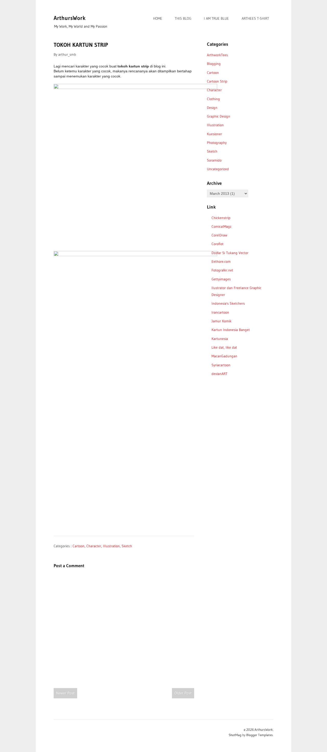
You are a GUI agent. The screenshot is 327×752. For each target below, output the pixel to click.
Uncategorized (218, 169)
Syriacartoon (221, 365)
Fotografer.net (222, 270)
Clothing (213, 99)
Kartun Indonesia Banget (231, 329)
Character (93, 546)
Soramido (214, 160)
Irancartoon (220, 312)
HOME (157, 18)
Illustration (111, 546)
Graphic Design (218, 116)
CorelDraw (219, 235)
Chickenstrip (221, 217)
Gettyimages (221, 279)
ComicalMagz (221, 226)
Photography (217, 142)
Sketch (127, 546)
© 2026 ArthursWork (258, 729)
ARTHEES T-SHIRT (255, 18)
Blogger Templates (259, 735)
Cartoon (79, 546)
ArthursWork (70, 18)
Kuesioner (214, 134)
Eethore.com (221, 261)
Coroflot (218, 244)
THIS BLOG (183, 18)
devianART (219, 373)
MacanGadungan (224, 356)
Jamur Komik (221, 321)
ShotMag (235, 735)
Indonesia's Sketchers (228, 303)
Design (212, 107)
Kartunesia (220, 338)
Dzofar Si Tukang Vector (230, 252)
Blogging (214, 63)
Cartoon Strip (217, 81)
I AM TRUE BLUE (216, 18)
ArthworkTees (217, 55)
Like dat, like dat (224, 347)
